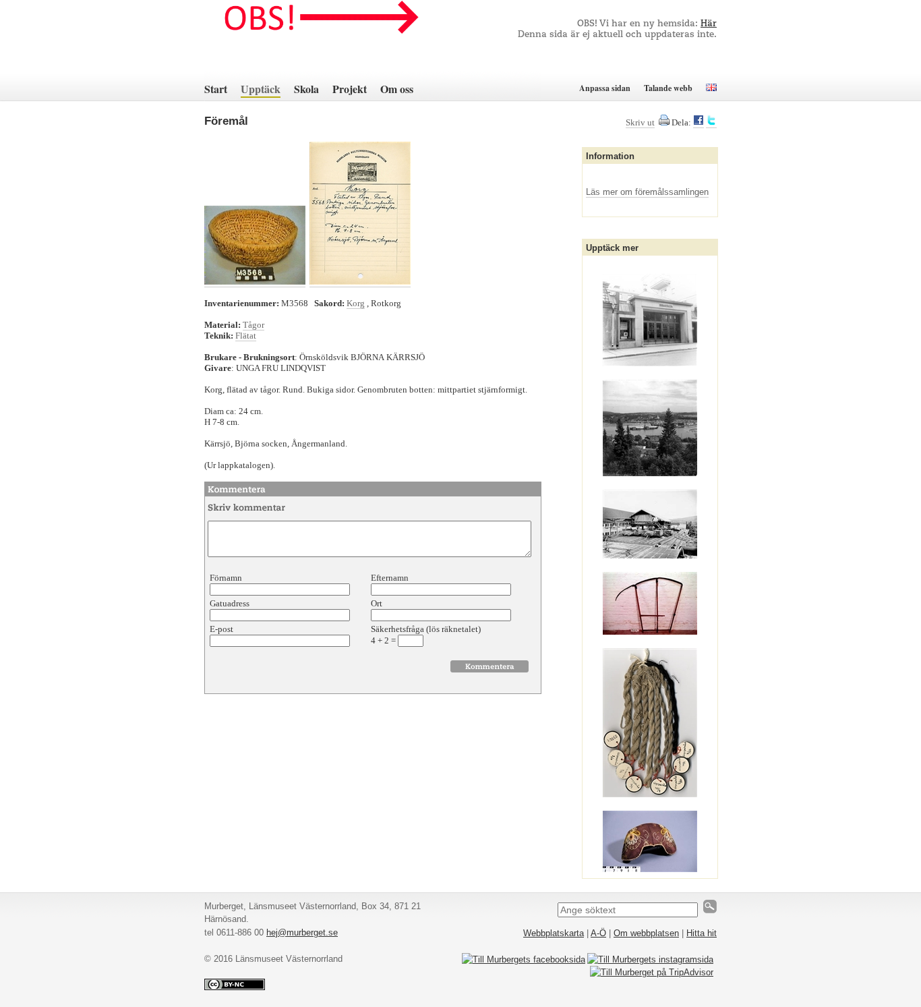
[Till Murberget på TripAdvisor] (651, 972)
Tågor (253, 325)
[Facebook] (698, 122)
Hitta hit (701, 933)
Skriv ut (640, 122)
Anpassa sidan (604, 88)
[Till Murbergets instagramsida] (650, 959)
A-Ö (598, 933)
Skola (306, 88)
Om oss (396, 88)
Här (709, 24)
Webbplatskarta (553, 933)
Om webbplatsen (646, 933)
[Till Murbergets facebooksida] (523, 959)
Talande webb (668, 88)
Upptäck (260, 88)
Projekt (349, 88)
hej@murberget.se (302, 932)
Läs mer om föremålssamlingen (647, 192)
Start (215, 88)
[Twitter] (711, 122)
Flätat (245, 335)
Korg (356, 303)
